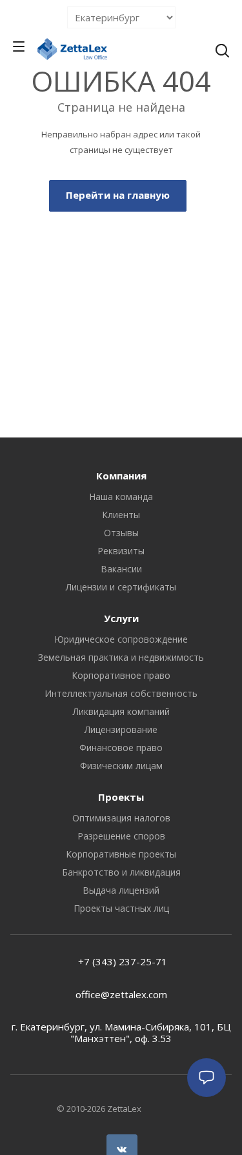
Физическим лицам (121, 765)
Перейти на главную (118, 194)
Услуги (121, 618)
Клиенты (121, 514)
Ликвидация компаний (121, 711)
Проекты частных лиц (121, 908)
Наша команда (121, 496)
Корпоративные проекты (121, 854)
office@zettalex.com (121, 994)
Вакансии (121, 569)
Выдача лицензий (121, 890)
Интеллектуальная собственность (121, 693)
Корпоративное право (121, 675)
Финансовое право (121, 747)
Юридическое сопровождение (121, 639)
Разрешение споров (121, 836)
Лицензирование (121, 729)
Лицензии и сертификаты (121, 587)
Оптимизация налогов (121, 818)
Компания (121, 475)
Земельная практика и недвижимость (121, 657)
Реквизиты (121, 551)
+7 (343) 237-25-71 (121, 961)
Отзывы (121, 533)
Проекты (121, 796)
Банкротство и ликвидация (121, 872)
